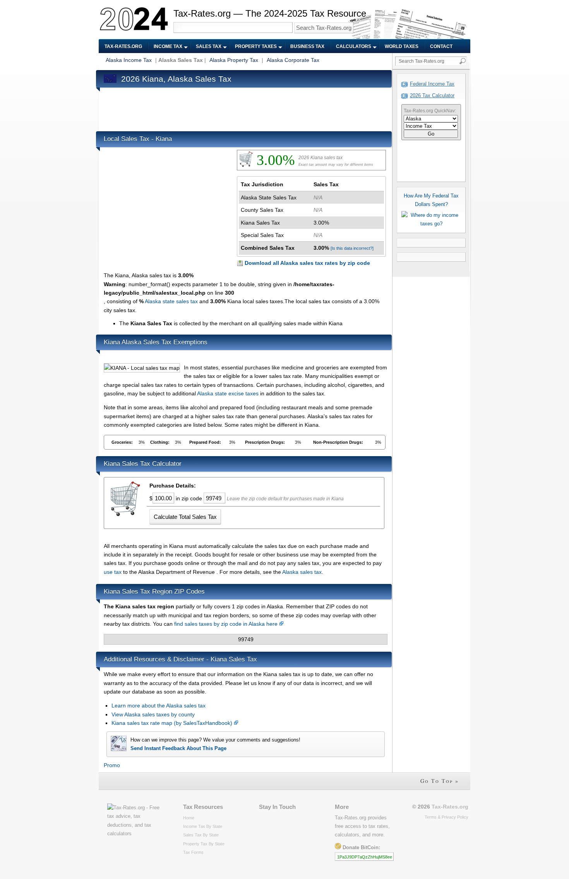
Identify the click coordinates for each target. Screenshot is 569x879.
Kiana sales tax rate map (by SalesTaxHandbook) (172, 723)
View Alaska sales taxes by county (153, 714)
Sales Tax (208, 46)
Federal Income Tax (432, 84)
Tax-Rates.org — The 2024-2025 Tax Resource (269, 13)
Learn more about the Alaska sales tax (158, 705)
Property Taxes (256, 46)
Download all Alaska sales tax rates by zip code (307, 263)
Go (431, 134)
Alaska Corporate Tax (293, 60)
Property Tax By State (204, 843)
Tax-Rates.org (123, 46)
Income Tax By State (202, 826)
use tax (113, 572)
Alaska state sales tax (171, 301)
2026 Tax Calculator (432, 95)
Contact (441, 46)
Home (188, 817)
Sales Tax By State (201, 835)
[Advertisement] (245, 107)
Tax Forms (193, 852)
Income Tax (168, 46)
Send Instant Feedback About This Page (178, 748)
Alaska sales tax (302, 572)
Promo (112, 765)
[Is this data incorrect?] (352, 248)
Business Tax (307, 46)
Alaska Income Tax (129, 60)
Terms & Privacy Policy (446, 817)
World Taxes (401, 46)
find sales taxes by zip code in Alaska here (226, 624)
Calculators (353, 46)
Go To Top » (439, 781)
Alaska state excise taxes (228, 393)
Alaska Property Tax (233, 60)
